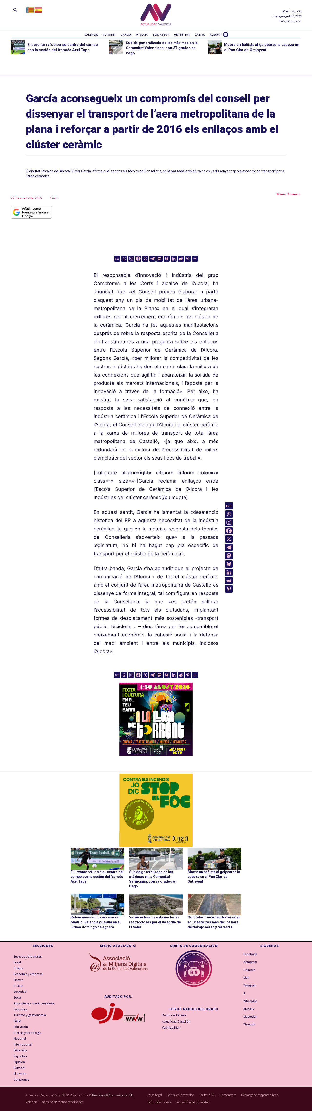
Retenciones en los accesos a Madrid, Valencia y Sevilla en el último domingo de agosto (95, 922)
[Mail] (239, 978)
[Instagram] (131, 259)
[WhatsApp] (239, 1001)
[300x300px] (156, 754)
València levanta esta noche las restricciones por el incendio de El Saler (155, 922)
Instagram (250, 962)
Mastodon (250, 1016)
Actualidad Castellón (176, 1021)
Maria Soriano (288, 194)
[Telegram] (152, 259)
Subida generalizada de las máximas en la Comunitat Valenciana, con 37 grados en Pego (162, 48)
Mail (246, 977)
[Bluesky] (167, 259)
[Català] (30, 9)
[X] (145, 259)
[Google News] (117, 259)
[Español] (38, 9)
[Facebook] (138, 259)
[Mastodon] (159, 259)
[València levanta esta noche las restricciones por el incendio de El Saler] (156, 904)
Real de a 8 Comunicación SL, (113, 1095)
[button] (15, 9)
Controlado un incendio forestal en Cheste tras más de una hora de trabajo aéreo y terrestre (214, 922)
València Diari (171, 1027)
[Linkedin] (174, 259)
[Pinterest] (188, 259)
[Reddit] (181, 259)
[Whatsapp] (124, 259)
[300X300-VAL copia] (156, 810)
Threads (249, 1024)
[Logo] (156, 15)
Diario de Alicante (174, 1015)
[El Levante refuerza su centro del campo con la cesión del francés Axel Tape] (18, 47)
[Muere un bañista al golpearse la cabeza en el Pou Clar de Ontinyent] (215, 47)
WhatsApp (250, 1001)
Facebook (250, 954)
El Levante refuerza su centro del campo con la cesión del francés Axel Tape (97, 876)
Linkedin (249, 969)
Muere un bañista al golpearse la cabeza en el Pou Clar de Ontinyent (214, 876)
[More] (195, 259)
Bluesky (248, 1009)
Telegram (249, 985)
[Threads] (239, 1024)
